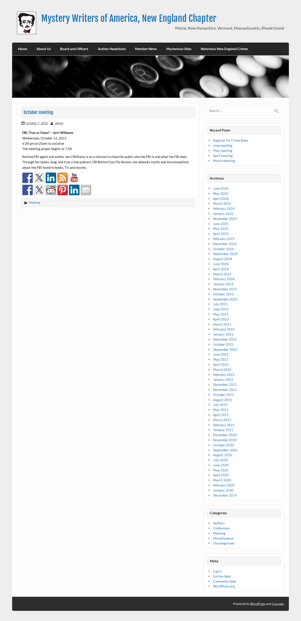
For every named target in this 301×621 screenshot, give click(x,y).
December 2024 (225, 244)
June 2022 (221, 354)
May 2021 (220, 410)
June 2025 (221, 224)
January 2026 (223, 214)
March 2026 (222, 203)
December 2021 (225, 384)
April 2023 (221, 319)
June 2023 (221, 309)
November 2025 (225, 219)
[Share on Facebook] (27, 190)
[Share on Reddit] (51, 190)
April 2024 (221, 269)
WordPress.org (224, 586)
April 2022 (221, 364)
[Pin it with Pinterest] (62, 190)
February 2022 (224, 375)
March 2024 (222, 274)
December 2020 (225, 435)
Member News (146, 49)
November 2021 (225, 390)
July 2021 (220, 405)
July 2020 (220, 460)
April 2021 (221, 415)
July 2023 (220, 304)
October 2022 (223, 344)
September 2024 (225, 254)
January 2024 (223, 284)
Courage (278, 604)
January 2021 (223, 430)
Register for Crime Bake (230, 140)
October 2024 (223, 249)
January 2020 (223, 490)
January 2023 (223, 334)
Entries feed (222, 576)
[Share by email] (86, 190)
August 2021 (222, 400)
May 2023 (220, 314)
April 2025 (221, 234)
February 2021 (224, 425)
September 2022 (225, 349)
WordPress (258, 604)
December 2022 (225, 339)
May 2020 (220, 470)
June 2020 (221, 465)
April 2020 (221, 475)
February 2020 (224, 485)
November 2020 (225, 440)
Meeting (34, 202)
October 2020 (223, 445)
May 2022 (220, 359)
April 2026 (221, 199)
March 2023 (222, 324)
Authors (219, 523)
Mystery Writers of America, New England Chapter (128, 18)
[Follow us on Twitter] (39, 178)
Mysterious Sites (178, 49)
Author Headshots (112, 49)
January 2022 (223, 379)
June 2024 (221, 264)
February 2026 (224, 208)
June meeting (222, 145)
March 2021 (222, 420)
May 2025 (220, 229)
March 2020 (222, 480)
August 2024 (222, 259)
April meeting (223, 156)
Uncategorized (223, 543)
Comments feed (224, 581)
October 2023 (223, 294)
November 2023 (225, 289)
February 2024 (224, 279)
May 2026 (220, 193)
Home (22, 49)
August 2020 (222, 455)
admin (59, 123)
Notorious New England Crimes (224, 49)
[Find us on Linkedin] (51, 178)
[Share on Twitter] (39, 190)
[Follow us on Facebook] (27, 178)
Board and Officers (74, 49)
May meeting (222, 150)
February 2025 (224, 239)
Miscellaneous (223, 538)
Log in (217, 571)
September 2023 (225, 299)
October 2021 (223, 395)
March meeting (224, 161)
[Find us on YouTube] (74, 178)
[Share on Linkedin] (74, 190)
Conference (221, 528)
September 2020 (225, 450)
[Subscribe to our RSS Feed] (62, 178)
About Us (44, 49)
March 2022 (222, 369)
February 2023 (224, 329)
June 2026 (221, 188)
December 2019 (225, 495)
